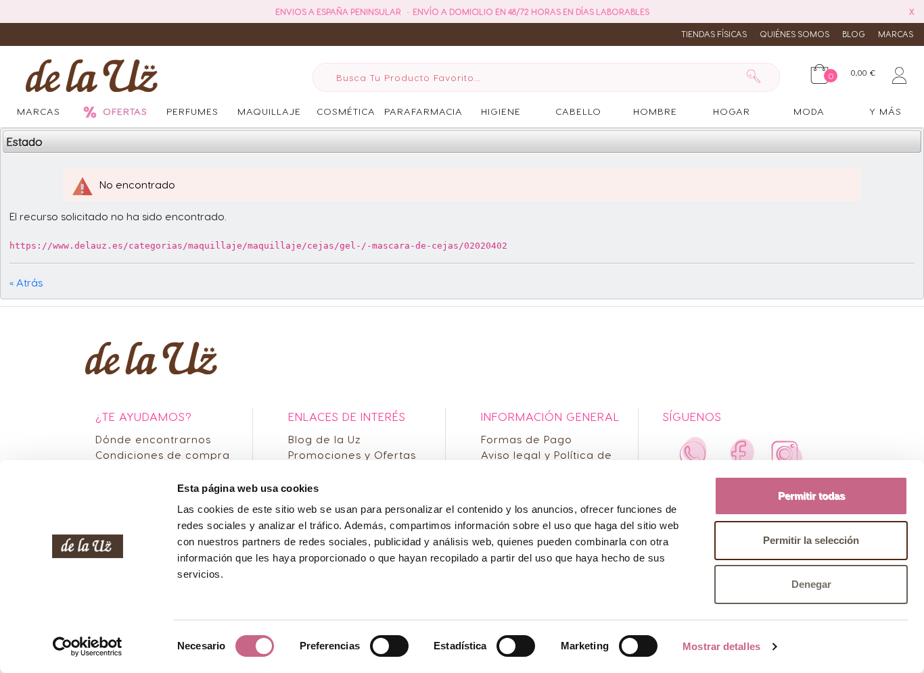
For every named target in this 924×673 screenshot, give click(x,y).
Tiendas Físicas (714, 34)
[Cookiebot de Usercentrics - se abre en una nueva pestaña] (87, 647)
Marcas (895, 34)
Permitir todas (811, 495)
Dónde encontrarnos (153, 438)
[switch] (389, 646)
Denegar (811, 584)
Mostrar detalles (721, 646)
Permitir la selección (811, 540)
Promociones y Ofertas (352, 454)
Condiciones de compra (162, 454)
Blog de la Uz (324, 438)
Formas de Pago (526, 438)
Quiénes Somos (794, 34)
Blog (853, 34)
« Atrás (26, 282)
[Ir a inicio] (88, 75)
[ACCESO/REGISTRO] (899, 73)
